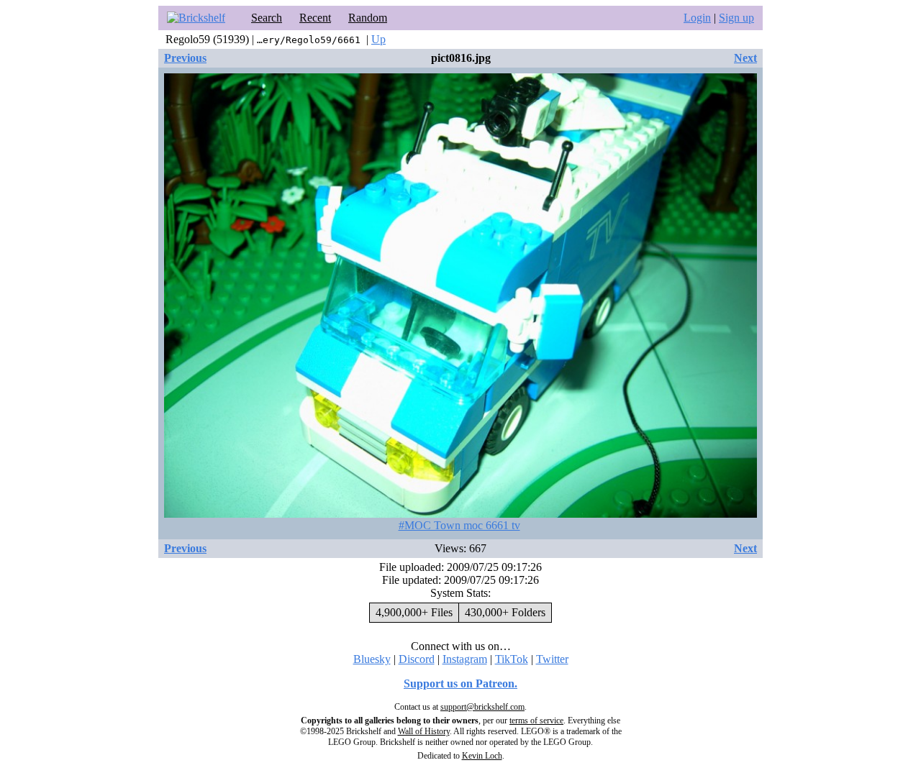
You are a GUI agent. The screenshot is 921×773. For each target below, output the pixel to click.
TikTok (511, 659)
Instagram (465, 659)
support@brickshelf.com (482, 707)
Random (367, 18)
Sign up (736, 18)
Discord (417, 659)
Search (266, 18)
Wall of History (424, 731)
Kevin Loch (482, 756)
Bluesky (372, 659)
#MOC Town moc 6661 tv (459, 525)
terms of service (536, 720)
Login (697, 18)
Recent (315, 18)
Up (378, 39)
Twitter (552, 659)
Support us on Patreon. (460, 683)
